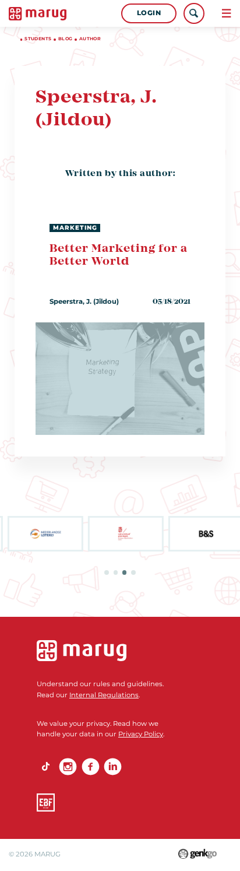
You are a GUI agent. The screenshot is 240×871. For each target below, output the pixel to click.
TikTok (46, 767)
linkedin (113, 767)
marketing (75, 227)
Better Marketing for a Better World (118, 255)
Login (149, 13)
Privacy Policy (140, 734)
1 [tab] (106, 572)
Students (37, 38)
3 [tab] (124, 572)
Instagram (68, 767)
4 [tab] (133, 572)
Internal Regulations (104, 695)
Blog (65, 38)
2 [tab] (116, 572)
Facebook (91, 767)
